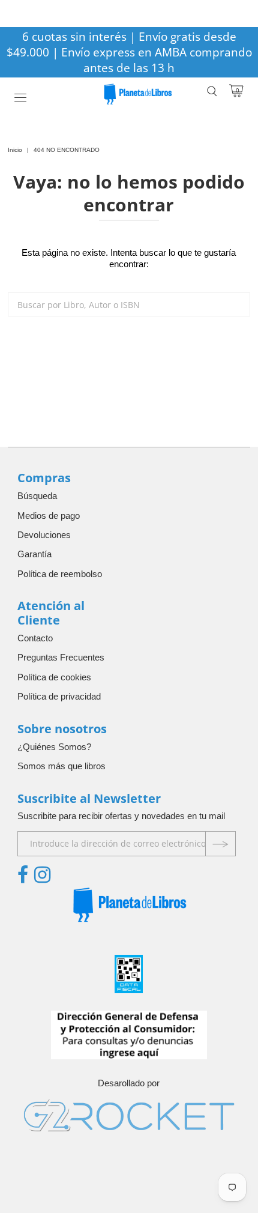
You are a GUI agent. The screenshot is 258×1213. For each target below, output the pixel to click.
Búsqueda (37, 496)
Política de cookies (54, 677)
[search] (129, 304)
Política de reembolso (59, 574)
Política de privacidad (59, 696)
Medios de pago (48, 515)
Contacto (35, 638)
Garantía (34, 554)
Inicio (15, 150)
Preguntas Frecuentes (60, 657)
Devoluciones (44, 535)
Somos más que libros (61, 766)
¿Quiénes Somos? (54, 747)
